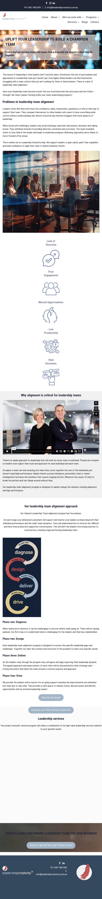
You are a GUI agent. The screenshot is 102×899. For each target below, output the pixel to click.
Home (45, 17)
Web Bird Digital (63, 894)
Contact (94, 22)
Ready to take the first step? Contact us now (51, 845)
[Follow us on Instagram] (51, 3)
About (54, 17)
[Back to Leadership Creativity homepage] (14, 16)
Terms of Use (81, 890)
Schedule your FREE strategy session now (51, 710)
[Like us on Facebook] (47, 3)
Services (72, 22)
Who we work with (71, 17)
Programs (91, 17)
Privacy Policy (64, 890)
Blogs (85, 22)
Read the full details (51, 697)
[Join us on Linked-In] (54, 3)
